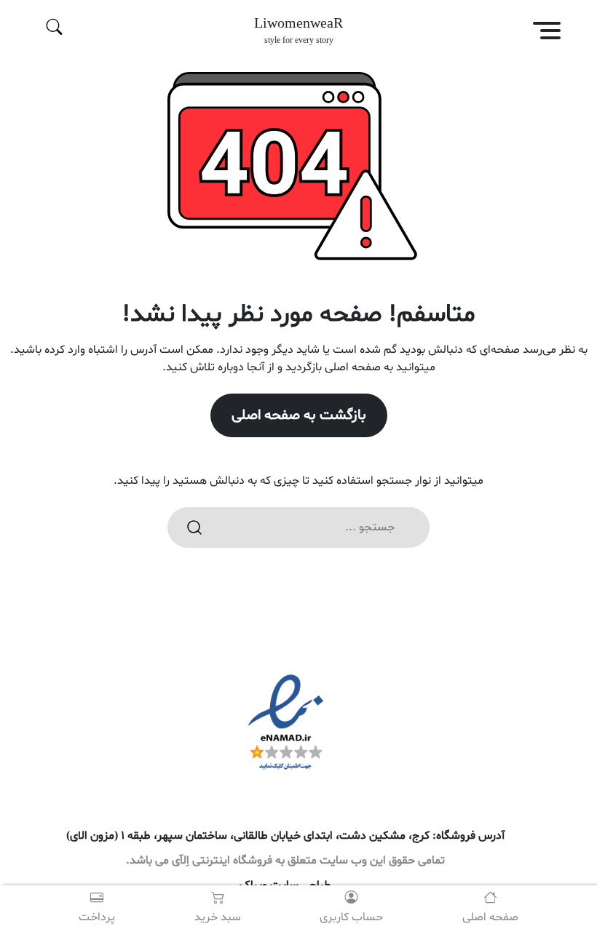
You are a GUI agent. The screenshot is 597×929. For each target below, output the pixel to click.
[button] (524, 33)
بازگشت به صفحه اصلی (299, 415)
